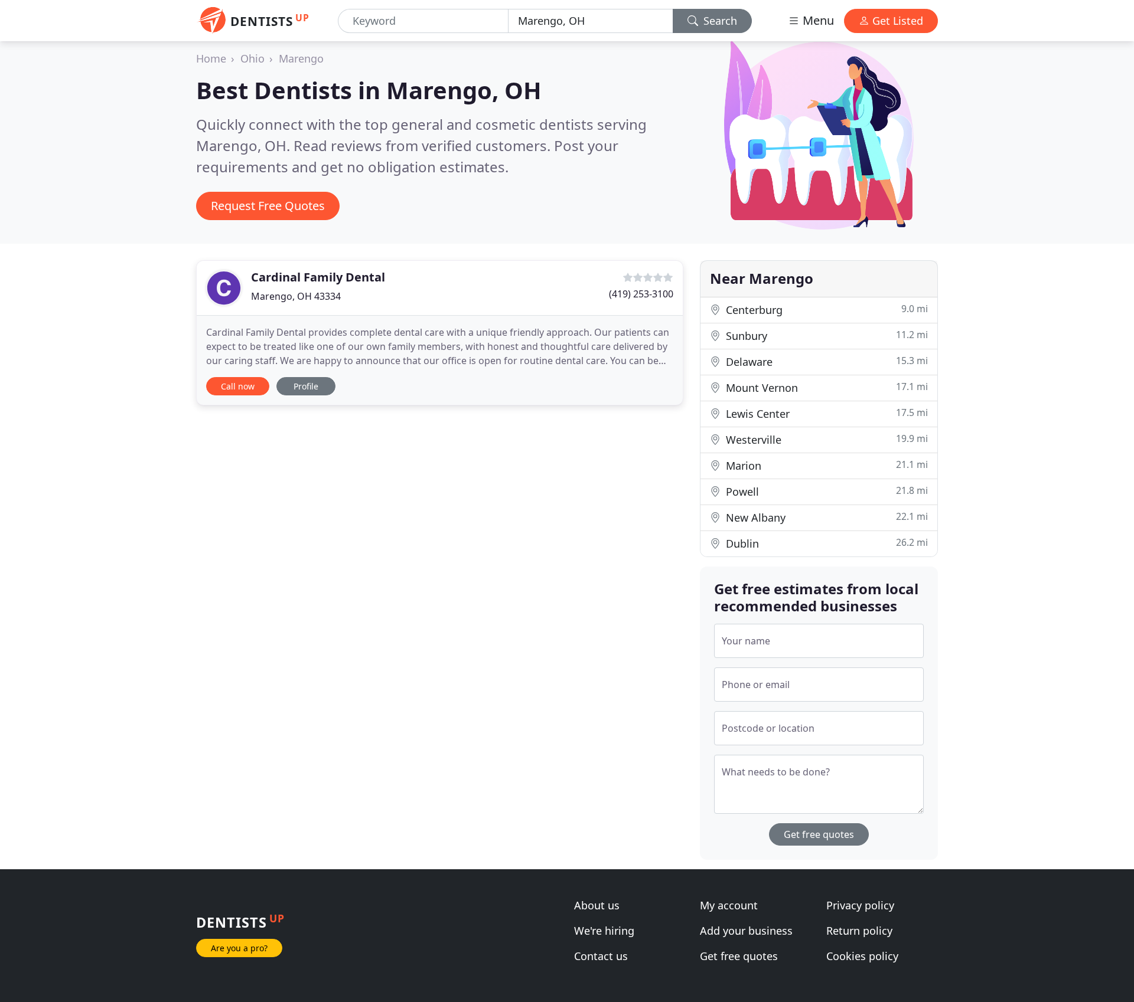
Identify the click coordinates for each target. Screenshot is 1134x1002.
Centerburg (825, 309)
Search (718, 21)
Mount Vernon (825, 387)
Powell (825, 491)
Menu (817, 20)
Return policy (859, 931)
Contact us (601, 956)
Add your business (746, 931)
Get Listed (896, 21)
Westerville (825, 439)
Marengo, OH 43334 (296, 296)
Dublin (825, 543)
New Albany (825, 517)
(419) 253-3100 (641, 293)
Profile (306, 386)
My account (729, 905)
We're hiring (604, 931)
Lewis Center (825, 413)
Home (211, 58)
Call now (238, 386)
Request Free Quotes (268, 206)
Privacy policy (860, 905)
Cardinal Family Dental (318, 277)
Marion (825, 465)
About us (597, 905)
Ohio (252, 58)
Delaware (825, 361)
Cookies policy (862, 956)
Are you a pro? (239, 948)
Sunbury (825, 335)
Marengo (301, 58)
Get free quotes (819, 834)
